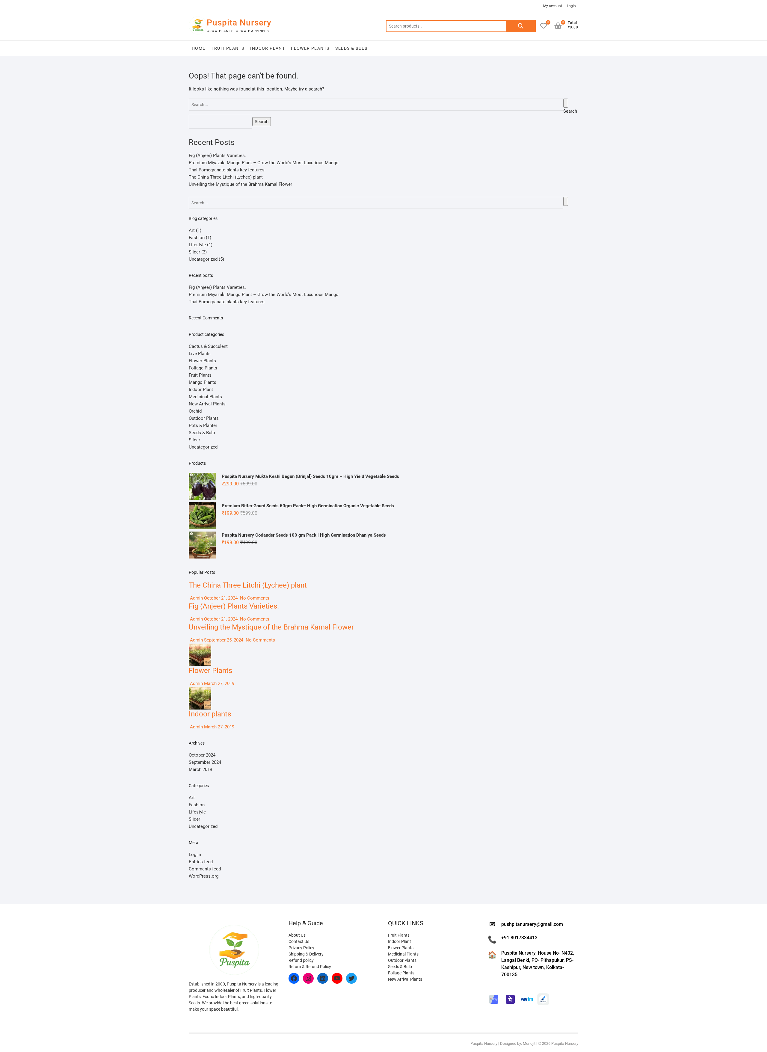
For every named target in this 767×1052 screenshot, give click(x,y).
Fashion (197, 237)
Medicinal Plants (205, 396)
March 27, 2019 (218, 683)
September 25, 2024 (223, 640)
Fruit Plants (228, 48)
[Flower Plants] (200, 647)
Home (199, 48)
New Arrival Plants (207, 404)
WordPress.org (203, 876)
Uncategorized (203, 259)
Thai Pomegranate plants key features (227, 170)
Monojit (529, 1043)
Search (521, 26)
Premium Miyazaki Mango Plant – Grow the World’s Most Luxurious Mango (264, 162)
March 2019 (200, 769)
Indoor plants (210, 714)
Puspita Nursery (239, 23)
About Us (297, 935)
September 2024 (205, 762)
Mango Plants (202, 382)
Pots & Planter (203, 425)
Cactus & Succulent (208, 346)
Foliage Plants (203, 368)
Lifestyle (197, 244)
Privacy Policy (301, 947)
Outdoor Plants (204, 418)
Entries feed (201, 861)
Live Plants (200, 353)
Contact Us (299, 941)
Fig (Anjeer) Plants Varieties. (217, 155)
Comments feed (205, 869)
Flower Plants (310, 48)
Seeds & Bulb (351, 48)
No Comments (254, 598)
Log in (195, 854)
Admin (196, 598)
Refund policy (301, 960)
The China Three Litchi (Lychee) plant (226, 177)
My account (552, 6)
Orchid (195, 411)
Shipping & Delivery (306, 954)
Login (571, 6)
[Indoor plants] (200, 690)
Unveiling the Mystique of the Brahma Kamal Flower (240, 184)
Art (192, 230)
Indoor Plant (267, 48)
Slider (194, 252)
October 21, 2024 (221, 598)
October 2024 (202, 755)
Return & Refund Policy (310, 966)
